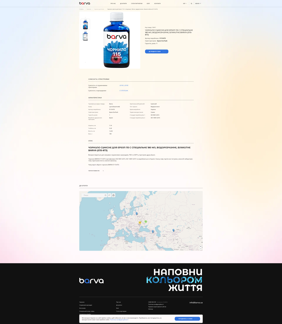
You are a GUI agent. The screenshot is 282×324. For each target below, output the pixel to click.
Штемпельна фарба (85, 314)
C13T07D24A (124, 91)
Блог (148, 3)
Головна (81, 9)
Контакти (157, 3)
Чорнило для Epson (99, 9)
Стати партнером (136, 3)
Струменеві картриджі (85, 305)
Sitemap (150, 309)
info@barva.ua (196, 302)
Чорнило (89, 9)
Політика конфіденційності (156, 304)
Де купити (123, 3)
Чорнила (81, 302)
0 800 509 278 (152, 302)
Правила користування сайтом (157, 307)
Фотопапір (82, 308)
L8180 (126, 85)
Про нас (113, 3)
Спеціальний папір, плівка (86, 311)
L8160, (122, 85)
